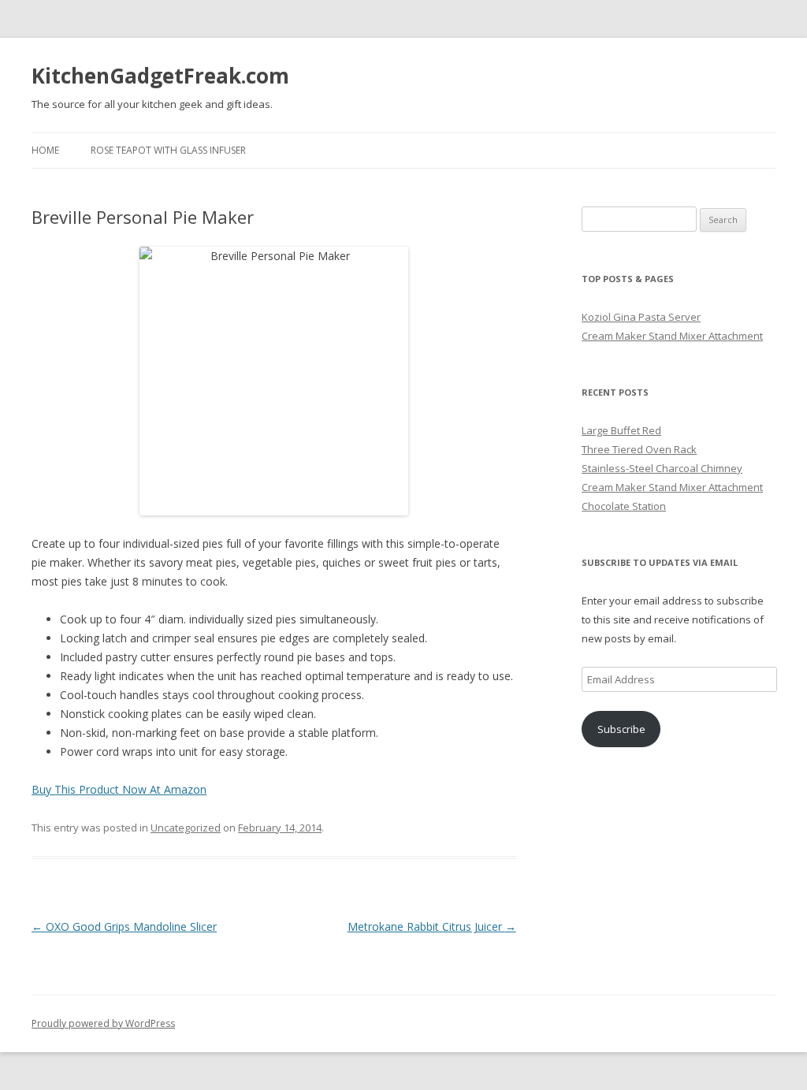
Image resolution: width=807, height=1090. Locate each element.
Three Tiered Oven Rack (639, 449)
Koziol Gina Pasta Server (641, 317)
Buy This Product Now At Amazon (119, 789)
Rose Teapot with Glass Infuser (168, 150)
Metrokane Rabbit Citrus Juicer (432, 926)
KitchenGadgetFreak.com (160, 75)
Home (45, 150)
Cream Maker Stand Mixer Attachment (672, 336)
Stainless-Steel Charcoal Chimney (662, 468)
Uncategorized (186, 827)
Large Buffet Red (621, 430)
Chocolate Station (624, 506)
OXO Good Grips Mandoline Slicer (124, 926)
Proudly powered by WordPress (103, 1023)
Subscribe (621, 729)
